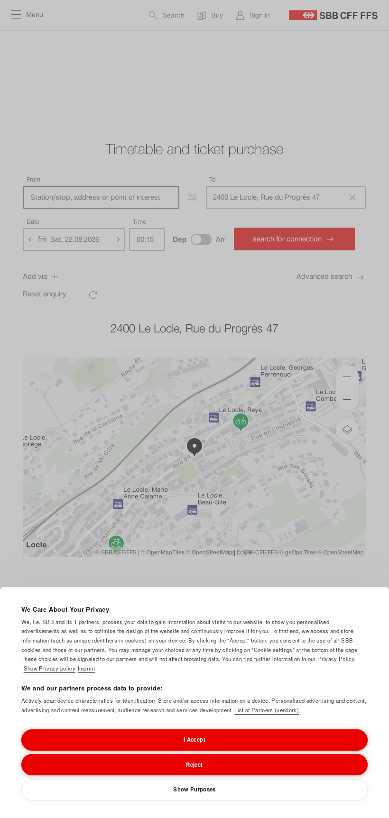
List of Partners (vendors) (266, 710)
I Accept (194, 739)
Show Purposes (194, 789)
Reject (194, 764)
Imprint (86, 668)
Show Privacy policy (49, 668)
